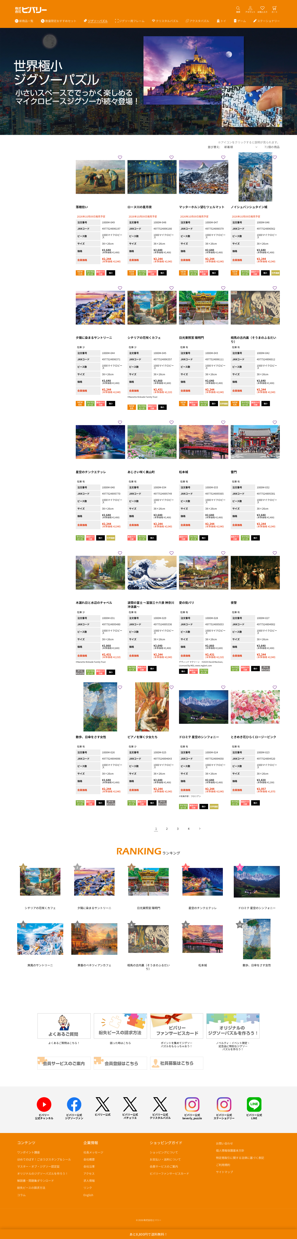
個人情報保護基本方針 (230, 1150)
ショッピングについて (164, 1152)
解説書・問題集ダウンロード (35, 1181)
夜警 (234, 603)
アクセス (89, 1173)
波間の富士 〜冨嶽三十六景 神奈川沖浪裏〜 (150, 605)
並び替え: (214, 147)
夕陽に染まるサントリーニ (94, 338)
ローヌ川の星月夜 (139, 207)
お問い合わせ (224, 1143)
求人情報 (89, 1181)
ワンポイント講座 (28, 1152)
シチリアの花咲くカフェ (144, 338)
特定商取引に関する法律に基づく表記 (240, 1158)
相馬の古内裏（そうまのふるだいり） (253, 340)
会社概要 (89, 1159)
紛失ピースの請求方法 (31, 1188)
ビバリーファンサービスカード (169, 1173)
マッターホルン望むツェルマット (201, 207)
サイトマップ (224, 1172)
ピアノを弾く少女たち (142, 737)
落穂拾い (82, 207)
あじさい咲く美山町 (141, 472)
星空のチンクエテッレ (91, 472)
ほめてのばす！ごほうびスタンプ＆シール (44, 1159)
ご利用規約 (223, 1165)
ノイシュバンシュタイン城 (249, 207)
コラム (21, 1195)
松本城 (183, 472)
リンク (87, 1188)
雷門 (234, 472)
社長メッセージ (93, 1152)
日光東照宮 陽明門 (191, 338)
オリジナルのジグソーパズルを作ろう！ (42, 1173)
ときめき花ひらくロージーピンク (253, 737)
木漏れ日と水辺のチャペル (94, 603)
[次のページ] (199, 828)
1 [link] (156, 828)
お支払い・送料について (165, 1159)
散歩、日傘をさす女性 (91, 737)
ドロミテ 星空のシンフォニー (199, 737)
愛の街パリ (186, 603)
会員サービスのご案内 (164, 1166)
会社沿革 (89, 1166)
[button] (96, 21)
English (88, 1195)
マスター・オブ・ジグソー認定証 (38, 1166)
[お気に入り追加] (120, 157)
